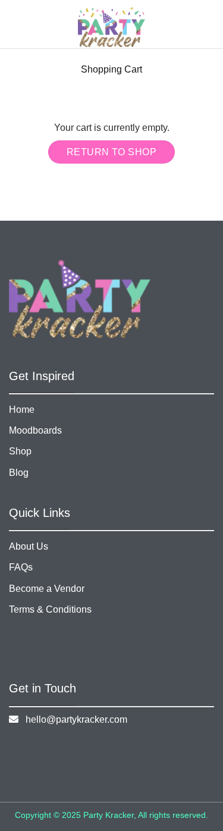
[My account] (188, 24)
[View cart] (208, 24)
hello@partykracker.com (72, 719)
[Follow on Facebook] (21, 753)
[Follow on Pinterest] (130, 753)
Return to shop (112, 152)
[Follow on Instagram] (76, 753)
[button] (35, 24)
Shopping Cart (111, 69)
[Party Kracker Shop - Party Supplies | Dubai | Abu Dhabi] (111, 27)
